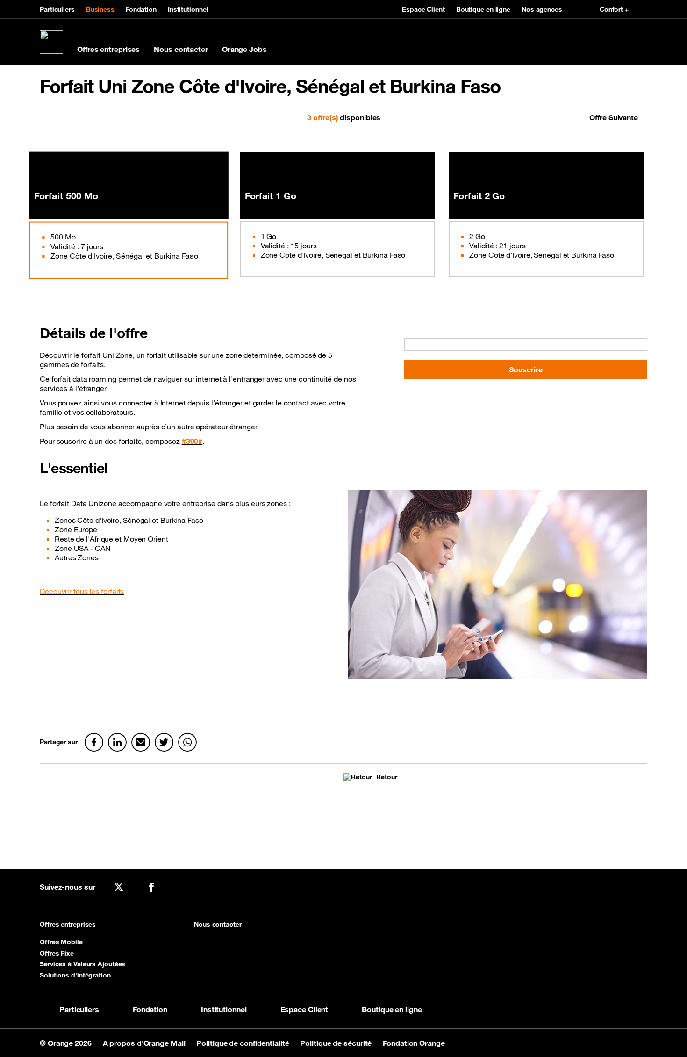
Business (100, 9)
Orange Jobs (244, 49)
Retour (386, 777)
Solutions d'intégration (75, 975)
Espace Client (423, 9)
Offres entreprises (108, 49)
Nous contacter (181, 49)
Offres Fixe (57, 953)
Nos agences (542, 9)
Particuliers (57, 9)
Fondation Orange (413, 1043)
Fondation (141, 9)
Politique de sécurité (336, 1043)
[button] (69, 117)
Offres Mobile (61, 942)
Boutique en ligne (483, 9)
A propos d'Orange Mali (145, 1043)
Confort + (614, 9)
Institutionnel (188, 9)
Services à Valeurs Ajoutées (82, 964)
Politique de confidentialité (243, 1043)
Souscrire (525, 369)
